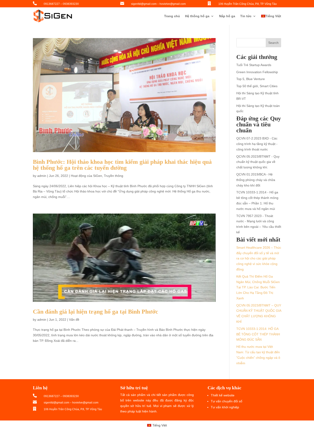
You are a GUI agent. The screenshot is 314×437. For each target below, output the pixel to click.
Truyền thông (113, 176)
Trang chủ (172, 16)
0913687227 (52, 4)
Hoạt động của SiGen (86, 176)
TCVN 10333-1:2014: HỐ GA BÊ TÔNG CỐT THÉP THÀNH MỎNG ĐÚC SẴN (258, 334)
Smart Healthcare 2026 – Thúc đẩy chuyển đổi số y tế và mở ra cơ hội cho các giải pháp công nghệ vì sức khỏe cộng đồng (258, 258)
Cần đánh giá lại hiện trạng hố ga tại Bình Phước (95, 311)
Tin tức (245, 16)
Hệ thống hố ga (197, 16)
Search (273, 43)
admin (41, 176)
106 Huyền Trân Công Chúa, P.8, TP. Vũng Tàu (247, 4)
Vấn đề (74, 319)
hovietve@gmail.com (173, 4)
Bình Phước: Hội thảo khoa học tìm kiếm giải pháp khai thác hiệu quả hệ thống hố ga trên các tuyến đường (122, 165)
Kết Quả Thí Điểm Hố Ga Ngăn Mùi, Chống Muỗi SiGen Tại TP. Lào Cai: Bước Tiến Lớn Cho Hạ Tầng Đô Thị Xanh (258, 287)
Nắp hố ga (227, 16)
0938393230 (71, 4)
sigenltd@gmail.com (144, 4)
